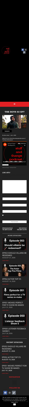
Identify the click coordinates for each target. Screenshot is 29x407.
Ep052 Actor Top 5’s (11, 279)
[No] (27, 401)
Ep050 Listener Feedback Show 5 (14, 329)
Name (4, 196)
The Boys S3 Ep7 (13, 167)
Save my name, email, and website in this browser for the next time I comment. (12, 217)
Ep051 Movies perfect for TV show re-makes (13, 303)
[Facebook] (22, 49)
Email (4, 202)
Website (4, 208)
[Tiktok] (24, 52)
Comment (5, 178)
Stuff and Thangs (5, 167)
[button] (14, 104)
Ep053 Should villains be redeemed (14, 254)
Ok (14, 404)
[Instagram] (25, 49)
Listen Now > (5, 260)
